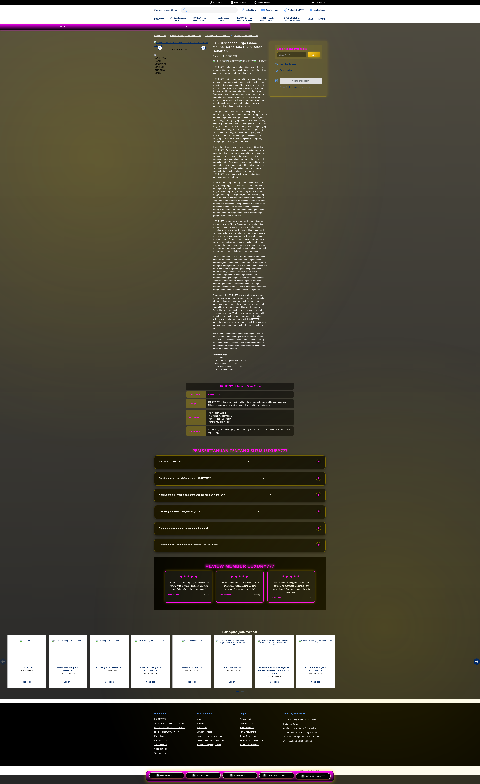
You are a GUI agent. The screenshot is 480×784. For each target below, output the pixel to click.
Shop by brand (160, 745)
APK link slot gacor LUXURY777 (178, 19)
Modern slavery (247, 728)
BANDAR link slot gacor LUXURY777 (201, 19)
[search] (209, 10)
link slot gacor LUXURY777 (223, 19)
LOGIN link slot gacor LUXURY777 (268, 19)
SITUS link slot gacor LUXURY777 (169, 723)
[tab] (237, 691)
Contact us (202, 728)
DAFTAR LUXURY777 (205, 776)
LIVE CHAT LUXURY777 (315, 776)
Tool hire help (160, 753)
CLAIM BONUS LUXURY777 (278, 776)
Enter (314, 55)
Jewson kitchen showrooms (209, 736)
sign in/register (294, 87)
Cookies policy (246, 723)
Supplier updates (162, 749)
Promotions (159, 736)
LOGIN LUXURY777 (168, 776)
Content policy (246, 719)
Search (184, 10)
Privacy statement (248, 732)
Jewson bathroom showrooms (210, 740)
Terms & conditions (248, 736)
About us (201, 719)
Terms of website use (249, 745)
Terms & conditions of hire (251, 740)
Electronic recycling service (209, 745)
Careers (200, 723)
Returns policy (160, 740)
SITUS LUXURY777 (241, 776)
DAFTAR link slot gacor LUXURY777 (244, 19)
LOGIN (311, 19)
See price (26, 682)
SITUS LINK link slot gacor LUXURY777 (292, 19)
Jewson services (204, 732)
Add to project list (300, 81)
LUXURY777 (159, 19)
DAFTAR (322, 19)
